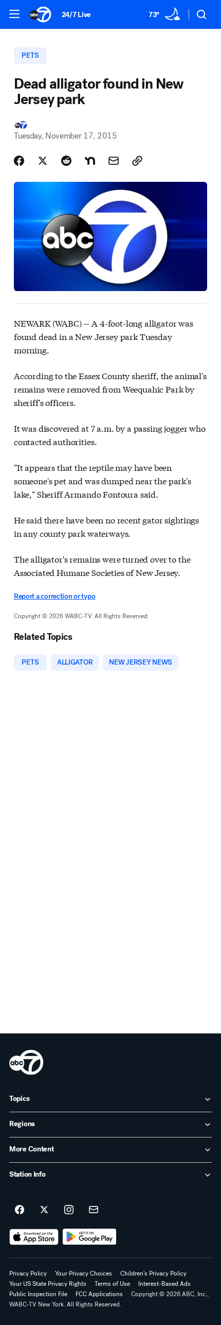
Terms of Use (112, 1284)
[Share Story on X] (42, 160)
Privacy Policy (28, 1273)
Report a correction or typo (54, 596)
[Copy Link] (137, 160)
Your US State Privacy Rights (47, 1284)
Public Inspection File (38, 1294)
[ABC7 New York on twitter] (44, 1210)
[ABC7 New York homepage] (40, 14)
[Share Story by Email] (113, 160)
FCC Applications (99, 1294)
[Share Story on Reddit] (66, 160)
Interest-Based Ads (164, 1284)
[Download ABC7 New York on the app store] (34, 1237)
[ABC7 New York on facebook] (19, 1210)
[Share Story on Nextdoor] (90, 160)
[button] (14, 14)
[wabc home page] (26, 1062)
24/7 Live (76, 15)
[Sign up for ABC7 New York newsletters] (93, 1210)
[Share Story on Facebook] (19, 160)
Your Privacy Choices (83, 1273)
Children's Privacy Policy (153, 1273)
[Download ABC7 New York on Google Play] (90, 1237)
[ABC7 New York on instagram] (69, 1210)
